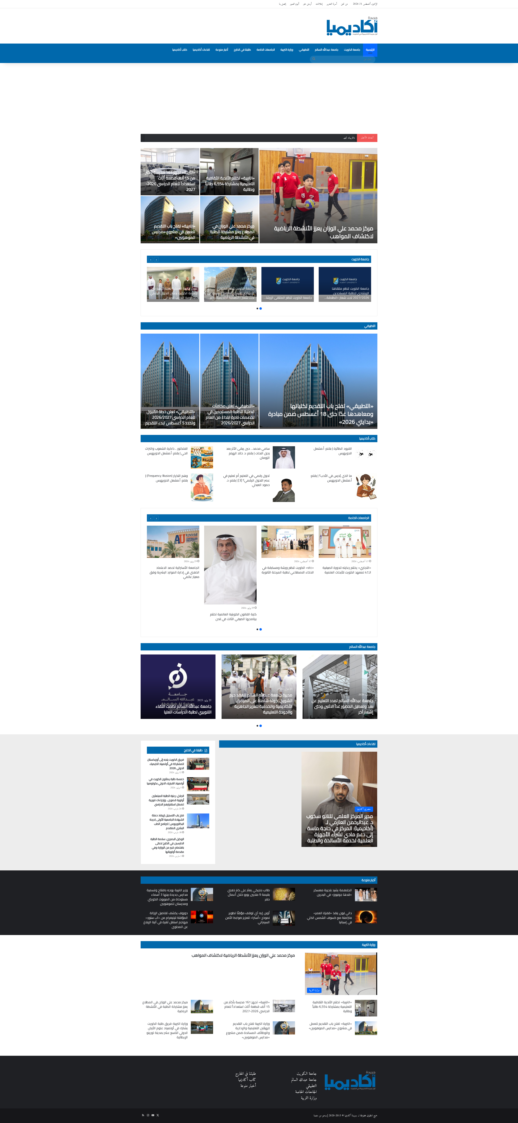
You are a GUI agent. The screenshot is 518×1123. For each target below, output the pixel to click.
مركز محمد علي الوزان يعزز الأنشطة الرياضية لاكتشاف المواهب (323, 232)
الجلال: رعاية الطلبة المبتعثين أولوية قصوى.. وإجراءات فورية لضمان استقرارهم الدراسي (166, 800)
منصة (316, 1115)
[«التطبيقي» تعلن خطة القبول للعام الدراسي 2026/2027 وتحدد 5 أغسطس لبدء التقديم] (170, 381)
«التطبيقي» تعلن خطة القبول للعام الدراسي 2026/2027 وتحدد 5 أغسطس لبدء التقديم (170, 417)
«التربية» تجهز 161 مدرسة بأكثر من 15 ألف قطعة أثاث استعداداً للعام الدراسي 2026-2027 (313, 138)
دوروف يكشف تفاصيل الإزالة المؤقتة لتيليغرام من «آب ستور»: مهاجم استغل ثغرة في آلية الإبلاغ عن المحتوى (165, 920)
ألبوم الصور (294, 4)
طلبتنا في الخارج (242, 49)
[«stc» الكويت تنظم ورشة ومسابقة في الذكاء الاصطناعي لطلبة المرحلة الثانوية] (287, 542)
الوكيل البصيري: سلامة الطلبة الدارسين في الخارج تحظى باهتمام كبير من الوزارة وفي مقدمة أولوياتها (167, 845)
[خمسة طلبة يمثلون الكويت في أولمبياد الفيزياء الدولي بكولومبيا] (198, 784)
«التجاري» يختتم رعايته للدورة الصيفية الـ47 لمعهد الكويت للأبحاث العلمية (347, 570)
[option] (259, 195)
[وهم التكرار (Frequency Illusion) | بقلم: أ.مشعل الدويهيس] (202, 487)
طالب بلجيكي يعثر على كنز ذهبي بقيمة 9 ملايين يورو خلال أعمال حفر (248, 894)
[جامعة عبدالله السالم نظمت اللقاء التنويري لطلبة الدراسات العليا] (178, 686)
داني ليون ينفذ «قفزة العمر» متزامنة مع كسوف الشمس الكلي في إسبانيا (329, 917)
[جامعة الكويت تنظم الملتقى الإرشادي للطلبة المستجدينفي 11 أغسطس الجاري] (287, 284)
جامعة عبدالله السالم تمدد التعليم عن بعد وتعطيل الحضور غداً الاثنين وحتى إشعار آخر (342, 706)
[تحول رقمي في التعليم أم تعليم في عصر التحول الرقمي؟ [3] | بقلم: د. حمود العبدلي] (284, 487)
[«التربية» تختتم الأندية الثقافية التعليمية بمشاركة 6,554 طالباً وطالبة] (229, 171)
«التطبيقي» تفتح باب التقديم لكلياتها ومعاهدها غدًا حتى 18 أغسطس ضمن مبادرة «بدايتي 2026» (320, 414)
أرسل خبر (307, 4)
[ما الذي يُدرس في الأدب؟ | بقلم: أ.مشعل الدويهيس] (366, 486)
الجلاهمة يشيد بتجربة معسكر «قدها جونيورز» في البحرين (333, 892)
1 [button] (260, 308)
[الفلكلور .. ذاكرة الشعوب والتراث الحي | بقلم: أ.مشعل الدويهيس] (202, 457)
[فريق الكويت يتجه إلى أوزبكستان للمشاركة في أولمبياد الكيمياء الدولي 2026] (198, 764)
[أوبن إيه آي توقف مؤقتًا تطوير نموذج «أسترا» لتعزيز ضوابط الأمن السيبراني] (284, 918)
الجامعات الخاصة (266, 49)
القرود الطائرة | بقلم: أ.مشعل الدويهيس (333, 450)
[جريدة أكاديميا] (352, 25)
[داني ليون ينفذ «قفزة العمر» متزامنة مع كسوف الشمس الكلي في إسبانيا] (366, 917)
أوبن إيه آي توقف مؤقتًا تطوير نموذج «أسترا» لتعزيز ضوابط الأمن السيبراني (247, 917)
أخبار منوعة (221, 49)
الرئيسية (370, 49)
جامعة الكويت (352, 49)
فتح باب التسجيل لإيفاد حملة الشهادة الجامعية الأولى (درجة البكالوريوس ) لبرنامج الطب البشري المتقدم (167, 822)
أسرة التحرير (332, 4)
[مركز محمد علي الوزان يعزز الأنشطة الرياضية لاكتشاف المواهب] (318, 195)
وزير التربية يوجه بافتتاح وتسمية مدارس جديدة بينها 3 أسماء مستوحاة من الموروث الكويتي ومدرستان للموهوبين (167, 897)
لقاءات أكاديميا (201, 49)
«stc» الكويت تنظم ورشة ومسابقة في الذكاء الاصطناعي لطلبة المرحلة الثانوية (288, 570)
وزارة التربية (286, 49)
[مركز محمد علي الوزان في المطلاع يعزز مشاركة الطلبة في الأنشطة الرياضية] (229, 219)
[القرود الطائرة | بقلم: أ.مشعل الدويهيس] (366, 453)
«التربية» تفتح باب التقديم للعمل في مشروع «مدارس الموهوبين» (173, 231)
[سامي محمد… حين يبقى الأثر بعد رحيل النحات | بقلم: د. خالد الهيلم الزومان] (284, 457)
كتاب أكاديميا (179, 49)
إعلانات (319, 4)
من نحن (344, 4)
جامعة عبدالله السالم (326, 49)
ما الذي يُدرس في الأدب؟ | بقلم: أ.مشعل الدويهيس (331, 478)
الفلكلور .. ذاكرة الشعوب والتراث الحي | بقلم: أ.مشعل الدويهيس (166, 450)
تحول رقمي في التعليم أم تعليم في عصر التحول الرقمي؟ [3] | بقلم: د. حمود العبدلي (246, 480)
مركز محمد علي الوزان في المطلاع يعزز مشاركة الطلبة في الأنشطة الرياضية (232, 231)
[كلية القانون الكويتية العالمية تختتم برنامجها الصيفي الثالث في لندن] (230, 565)
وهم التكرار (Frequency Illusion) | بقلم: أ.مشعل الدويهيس (166, 478)
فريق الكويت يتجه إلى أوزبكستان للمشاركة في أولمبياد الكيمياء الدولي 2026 (165, 764)
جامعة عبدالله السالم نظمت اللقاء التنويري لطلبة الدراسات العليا (183, 709)
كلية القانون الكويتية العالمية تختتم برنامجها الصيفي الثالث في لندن (233, 616)
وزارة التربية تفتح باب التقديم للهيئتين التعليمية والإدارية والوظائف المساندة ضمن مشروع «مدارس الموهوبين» (248, 1030)
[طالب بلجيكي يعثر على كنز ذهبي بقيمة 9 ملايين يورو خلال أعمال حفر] (284, 894)
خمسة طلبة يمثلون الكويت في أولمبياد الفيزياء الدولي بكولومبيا (165, 781)
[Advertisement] (259, 97)
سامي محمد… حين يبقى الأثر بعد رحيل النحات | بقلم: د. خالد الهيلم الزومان (248, 453)
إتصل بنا (282, 4)
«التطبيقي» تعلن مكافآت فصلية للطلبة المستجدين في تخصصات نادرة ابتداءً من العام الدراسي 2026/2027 (230, 414)
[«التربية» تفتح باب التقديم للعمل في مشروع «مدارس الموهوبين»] (170, 219)
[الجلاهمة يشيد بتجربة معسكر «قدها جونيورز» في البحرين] (366, 894)
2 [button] (257, 308)
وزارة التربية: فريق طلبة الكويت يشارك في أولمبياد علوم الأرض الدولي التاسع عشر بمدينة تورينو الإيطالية (167, 1030)
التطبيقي (304, 49)
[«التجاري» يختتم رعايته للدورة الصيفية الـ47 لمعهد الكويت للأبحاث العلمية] (345, 542)
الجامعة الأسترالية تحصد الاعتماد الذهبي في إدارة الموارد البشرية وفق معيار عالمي (174, 572)
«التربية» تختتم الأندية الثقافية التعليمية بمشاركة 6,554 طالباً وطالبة (230, 183)
